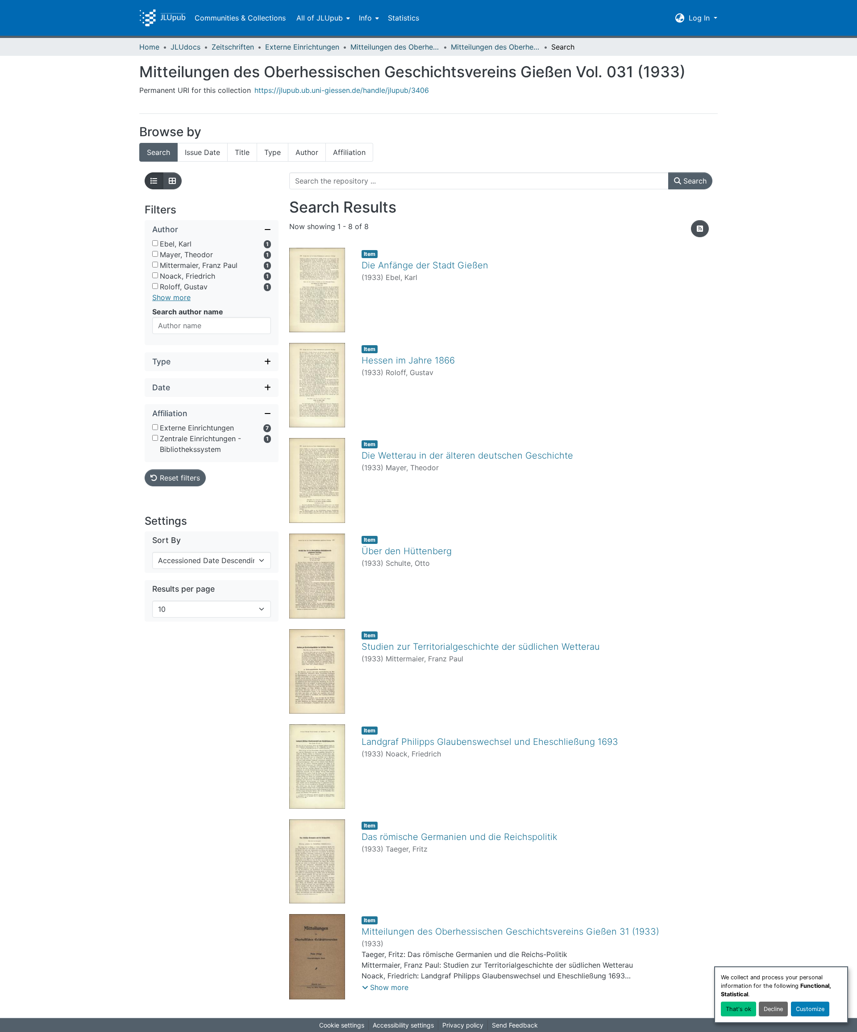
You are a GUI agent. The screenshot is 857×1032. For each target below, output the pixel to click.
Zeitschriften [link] (233, 46)
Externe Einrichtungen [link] (302, 46)
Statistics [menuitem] (403, 17)
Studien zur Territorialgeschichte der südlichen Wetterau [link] (481, 646)
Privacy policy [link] (462, 1025)
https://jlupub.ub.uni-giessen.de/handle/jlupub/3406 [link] (341, 90)
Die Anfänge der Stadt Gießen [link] (425, 265)
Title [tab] (242, 152)
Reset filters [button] (179, 477)
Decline (773, 1009)
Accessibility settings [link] (403, 1025)
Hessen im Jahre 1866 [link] (408, 360)
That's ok (738, 1009)
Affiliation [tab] (349, 152)
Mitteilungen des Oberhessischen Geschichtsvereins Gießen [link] (395, 46)
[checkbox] (155, 243)
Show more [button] (171, 297)
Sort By (166, 540)
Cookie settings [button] (341, 1025)
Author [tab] (306, 152)
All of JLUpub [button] (319, 17)
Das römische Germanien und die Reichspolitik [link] (459, 836)
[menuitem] (322, 18)
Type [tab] (272, 152)
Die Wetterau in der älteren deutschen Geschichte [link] (467, 455)
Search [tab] (158, 152)
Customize (810, 1009)
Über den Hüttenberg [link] (407, 551)
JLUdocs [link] (185, 46)
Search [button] (694, 180)
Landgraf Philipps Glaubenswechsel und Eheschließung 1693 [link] (490, 741)
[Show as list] (154, 180)
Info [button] (365, 17)
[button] (162, 18)
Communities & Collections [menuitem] (240, 17)
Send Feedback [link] (515, 1025)
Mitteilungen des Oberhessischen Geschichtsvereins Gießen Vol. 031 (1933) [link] (495, 46)
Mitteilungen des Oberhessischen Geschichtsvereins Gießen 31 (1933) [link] (510, 931)
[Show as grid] (172, 180)
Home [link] (149, 46)
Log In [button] (700, 17)
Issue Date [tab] (202, 152)
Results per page (183, 588)
